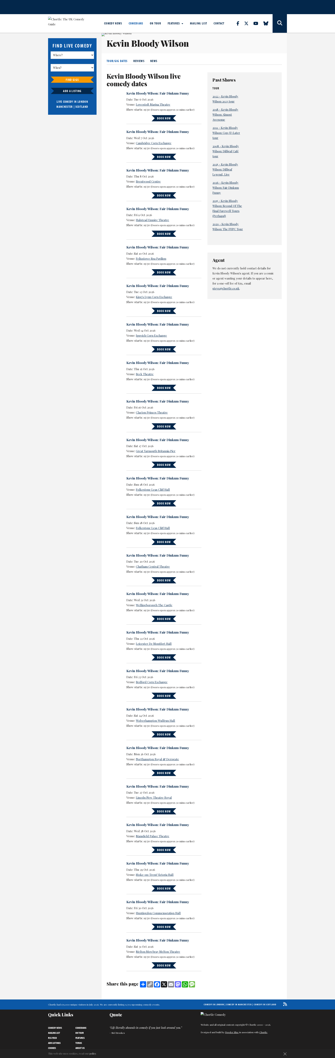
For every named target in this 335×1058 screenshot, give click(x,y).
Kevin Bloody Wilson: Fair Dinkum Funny (157, 93)
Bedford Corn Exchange (152, 682)
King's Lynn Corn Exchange (154, 297)
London (83, 101)
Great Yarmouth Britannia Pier (155, 451)
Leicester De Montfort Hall (154, 644)
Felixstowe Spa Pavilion (151, 258)
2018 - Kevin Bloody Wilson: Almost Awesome (225, 115)
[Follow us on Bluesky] (268, 23)
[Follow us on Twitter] (248, 23)
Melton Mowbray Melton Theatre (158, 952)
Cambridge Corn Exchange (153, 143)
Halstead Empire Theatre (152, 220)
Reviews (138, 61)
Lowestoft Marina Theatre (153, 104)
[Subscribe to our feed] (284, 1004)
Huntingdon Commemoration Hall (158, 913)
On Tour (155, 23)
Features (174, 23)
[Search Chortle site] (280, 23)
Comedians (136, 23)
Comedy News (113, 23)
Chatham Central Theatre (153, 566)
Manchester (64, 107)
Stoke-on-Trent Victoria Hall (155, 875)
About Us (80, 1048)
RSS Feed (52, 1038)
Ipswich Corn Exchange (151, 335)
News (153, 61)
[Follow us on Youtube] (258, 23)
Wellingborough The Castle (154, 605)
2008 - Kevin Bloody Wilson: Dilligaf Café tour (225, 151)
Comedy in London (214, 1004)
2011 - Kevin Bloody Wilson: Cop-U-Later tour (226, 133)
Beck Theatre (145, 374)
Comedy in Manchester (239, 1004)
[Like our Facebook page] (240, 23)
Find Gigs (72, 80)
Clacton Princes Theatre (152, 412)
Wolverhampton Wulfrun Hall (155, 721)
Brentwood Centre (148, 181)
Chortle (263, 1032)
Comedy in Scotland (265, 1004)
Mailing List (198, 23)
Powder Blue (232, 1032)
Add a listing (72, 91)
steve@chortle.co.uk (225, 288)
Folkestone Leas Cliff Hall (153, 489)
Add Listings (54, 1043)
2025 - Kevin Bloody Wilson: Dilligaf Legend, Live (225, 169)
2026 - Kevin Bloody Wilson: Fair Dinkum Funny (225, 188)
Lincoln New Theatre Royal (154, 797)
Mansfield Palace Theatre (152, 836)
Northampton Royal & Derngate (157, 759)
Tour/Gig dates (117, 61)
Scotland (81, 107)
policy (93, 1053)
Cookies (52, 1048)
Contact (219, 23)
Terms (78, 1043)
